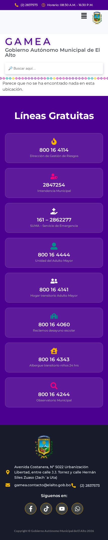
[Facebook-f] (30, 508)
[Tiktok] (46, 508)
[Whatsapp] (77, 508)
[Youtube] (62, 508)
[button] (84, 16)
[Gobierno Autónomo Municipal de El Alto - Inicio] (44, 447)
